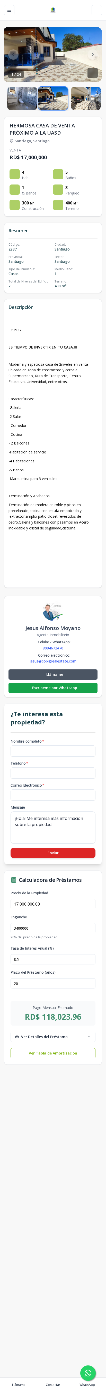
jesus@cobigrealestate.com (53, 661)
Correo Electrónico (28, 785)
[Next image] (92, 54)
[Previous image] (13, 54)
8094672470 (53, 648)
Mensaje (18, 807)
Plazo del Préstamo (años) (33, 972)
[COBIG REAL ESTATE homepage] (53, 10)
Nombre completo (27, 741)
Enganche (19, 917)
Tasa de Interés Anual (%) (32, 948)
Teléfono (19, 763)
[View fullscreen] (92, 73)
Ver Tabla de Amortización (53, 1053)
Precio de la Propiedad (29, 893)
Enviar (53, 852)
